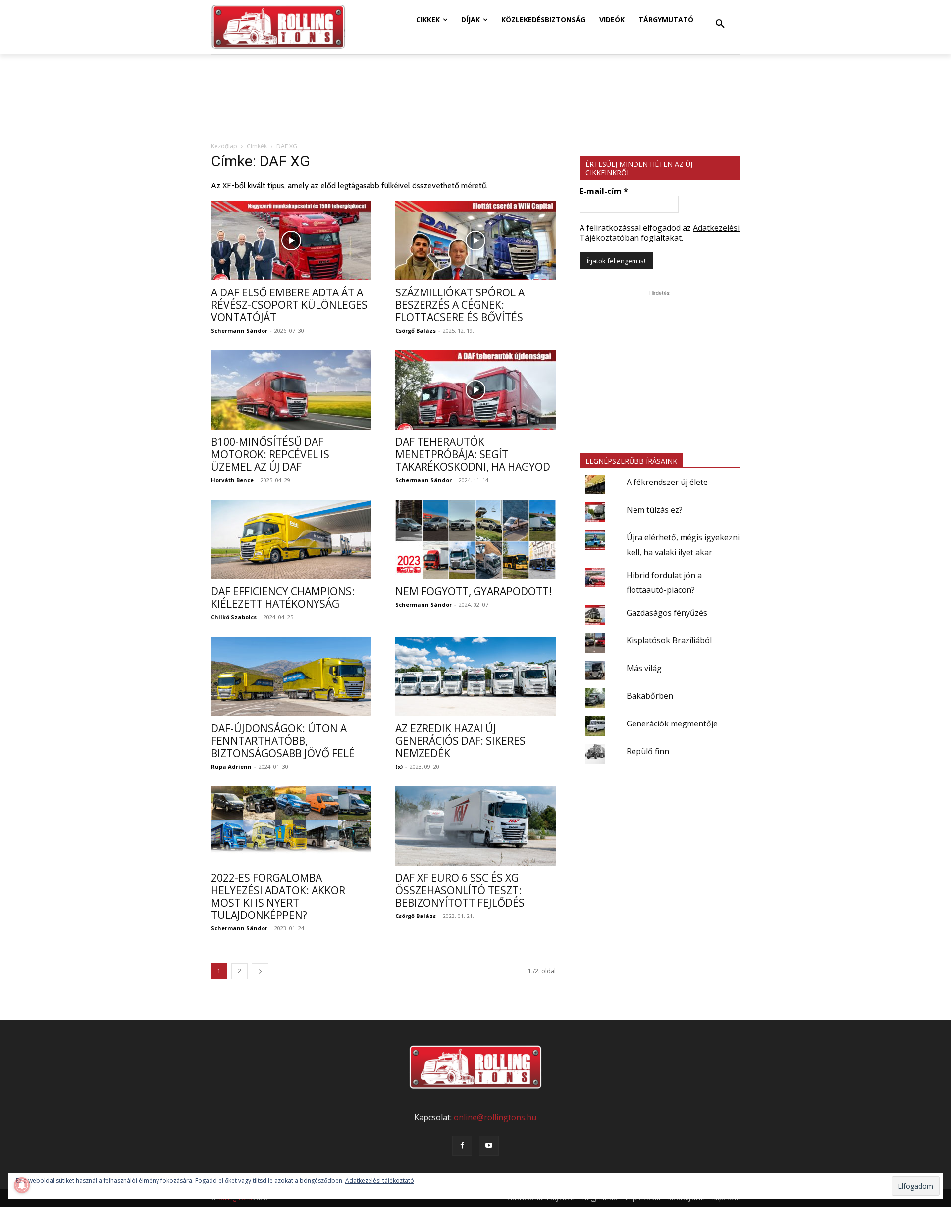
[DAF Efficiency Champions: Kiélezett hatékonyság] (291, 539)
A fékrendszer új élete (667, 482)
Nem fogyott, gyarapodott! (473, 591)
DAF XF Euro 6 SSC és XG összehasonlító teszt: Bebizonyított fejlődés (460, 890)
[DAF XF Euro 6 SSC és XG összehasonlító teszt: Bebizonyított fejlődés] (475, 826)
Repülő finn (648, 751)
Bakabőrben (650, 695)
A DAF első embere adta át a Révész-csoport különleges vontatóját (289, 305)
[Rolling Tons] (278, 27)
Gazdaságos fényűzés (667, 612)
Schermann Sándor (239, 330)
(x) (399, 766)
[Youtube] (489, 1146)
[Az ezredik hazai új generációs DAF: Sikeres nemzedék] (475, 676)
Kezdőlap (224, 146)
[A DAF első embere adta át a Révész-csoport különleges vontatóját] (291, 240)
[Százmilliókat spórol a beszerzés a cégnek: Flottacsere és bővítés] (475, 240)
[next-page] (260, 971)
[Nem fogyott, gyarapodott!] (475, 539)
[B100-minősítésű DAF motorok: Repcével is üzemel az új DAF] (291, 390)
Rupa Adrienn (231, 766)
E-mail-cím (604, 191)
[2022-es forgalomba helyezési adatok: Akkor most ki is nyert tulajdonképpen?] (291, 826)
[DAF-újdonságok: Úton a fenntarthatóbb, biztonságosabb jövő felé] (291, 676)
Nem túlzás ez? (655, 509)
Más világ (644, 668)
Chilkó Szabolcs (234, 617)
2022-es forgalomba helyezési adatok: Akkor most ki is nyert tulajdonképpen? (278, 896)
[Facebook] (462, 1146)
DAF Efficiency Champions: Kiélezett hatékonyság (283, 597)
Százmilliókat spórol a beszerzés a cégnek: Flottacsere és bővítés (460, 305)
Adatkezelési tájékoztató (379, 1180)
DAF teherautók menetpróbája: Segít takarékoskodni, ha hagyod (472, 454)
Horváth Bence (232, 479)
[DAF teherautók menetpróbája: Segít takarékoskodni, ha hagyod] (475, 390)
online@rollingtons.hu (495, 1117)
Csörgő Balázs (415, 330)
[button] (720, 24)
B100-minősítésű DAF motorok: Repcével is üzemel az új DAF (270, 454)
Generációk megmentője (672, 723)
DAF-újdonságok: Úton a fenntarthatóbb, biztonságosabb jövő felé (283, 741)
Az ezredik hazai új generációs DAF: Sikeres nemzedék (460, 741)
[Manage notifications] (22, 1185)
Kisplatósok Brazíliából (669, 640)
